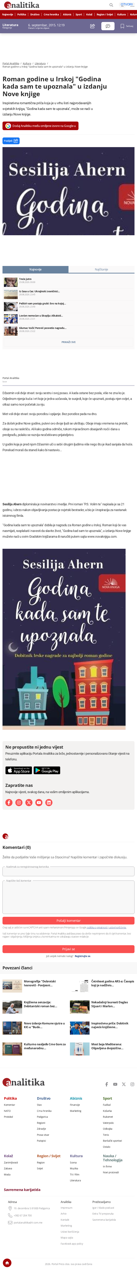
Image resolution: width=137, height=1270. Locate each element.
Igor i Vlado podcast (103, 1207)
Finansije (75, 1104)
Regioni (41, 1122)
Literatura (40, 63)
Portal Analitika (10, 63)
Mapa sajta (67, 1237)
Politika (21, 14)
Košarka (107, 1111)
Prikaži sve (69, 342)
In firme (107, 1166)
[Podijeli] (92, 26)
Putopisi (41, 1140)
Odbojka (107, 1128)
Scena (73, 1162)
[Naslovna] (7, 1263)
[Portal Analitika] (23, 1082)
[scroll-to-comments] (108, 26)
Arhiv (64, 1213)
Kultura (121, 14)
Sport (79, 14)
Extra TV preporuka (103, 1213)
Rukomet (108, 1116)
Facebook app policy (72, 1243)
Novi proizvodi (111, 1172)
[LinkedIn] (48, 802)
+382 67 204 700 (23, 1215)
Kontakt (65, 1219)
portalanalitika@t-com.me (28, 1222)
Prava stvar (43, 1134)
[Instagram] (18, 802)
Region (41, 1162)
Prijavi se (68, 949)
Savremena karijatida (22, 1190)
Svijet (40, 1168)
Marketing (75, 1111)
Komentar (9, 1104)
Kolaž (89, 14)
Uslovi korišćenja (70, 1231)
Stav (39, 1104)
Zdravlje (41, 1128)
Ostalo (106, 1146)
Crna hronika (51, 14)
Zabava (8, 1168)
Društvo (35, 14)
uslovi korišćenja (117, 927)
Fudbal (107, 1104)
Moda (7, 1174)
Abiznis (67, 14)
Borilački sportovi (112, 1140)
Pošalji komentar (68, 920)
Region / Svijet (105, 14)
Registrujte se (82, 956)
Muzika (74, 1168)
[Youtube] (38, 802)
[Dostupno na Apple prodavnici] (18, 770)
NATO (7, 1111)
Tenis (106, 1134)
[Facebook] (8, 802)
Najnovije (7, 14)
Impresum (66, 1207)
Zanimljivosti (11, 1162)
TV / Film (74, 1174)
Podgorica (42, 1116)
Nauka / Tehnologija (113, 1158)
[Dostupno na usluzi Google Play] (47, 770)
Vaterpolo (108, 1122)
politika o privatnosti (97, 927)
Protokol (8, 1116)
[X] (28, 802)
